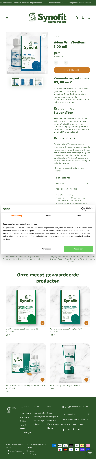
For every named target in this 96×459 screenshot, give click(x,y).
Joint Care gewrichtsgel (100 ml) (65, 385)
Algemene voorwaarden (17, 454)
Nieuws (50, 428)
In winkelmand (72, 70)
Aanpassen (46, 249)
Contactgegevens (34, 454)
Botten (23, 421)
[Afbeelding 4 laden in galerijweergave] (38, 82)
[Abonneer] (88, 414)
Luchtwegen (25, 432)
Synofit (57, 36)
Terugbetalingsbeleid (16, 451)
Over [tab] (79, 216)
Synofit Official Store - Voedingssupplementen (29, 444)
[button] (77, 17)
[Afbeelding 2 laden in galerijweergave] (23, 82)
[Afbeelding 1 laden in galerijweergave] (15, 82)
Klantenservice (54, 424)
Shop (49, 413)
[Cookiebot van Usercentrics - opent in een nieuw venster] (83, 209)
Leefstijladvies (40, 413)
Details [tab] (48, 216)
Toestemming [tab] (16, 216)
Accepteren (78, 249)
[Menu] (7, 17)
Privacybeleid (30, 451)
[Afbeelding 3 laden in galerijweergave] (30, 82)
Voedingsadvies (40, 417)
